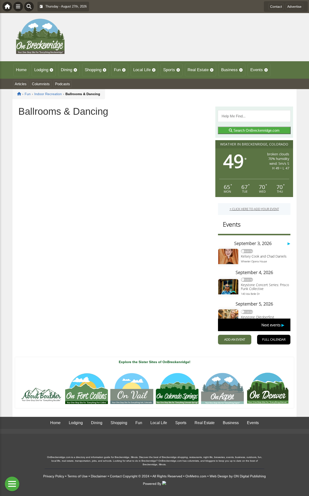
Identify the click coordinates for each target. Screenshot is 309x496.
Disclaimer (99, 476)
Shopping (93, 70)
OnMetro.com (195, 476)
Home (21, 70)
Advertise (294, 6)
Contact (276, 6)
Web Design (219, 476)
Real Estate (198, 70)
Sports (169, 70)
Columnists (41, 84)
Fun (117, 70)
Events (256, 70)
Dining (66, 70)
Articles (21, 84)
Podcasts (62, 84)
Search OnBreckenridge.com (256, 130)
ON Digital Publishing (250, 476)
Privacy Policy (53, 476)
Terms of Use (77, 476)
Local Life (142, 70)
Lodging (41, 70)
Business (229, 70)
